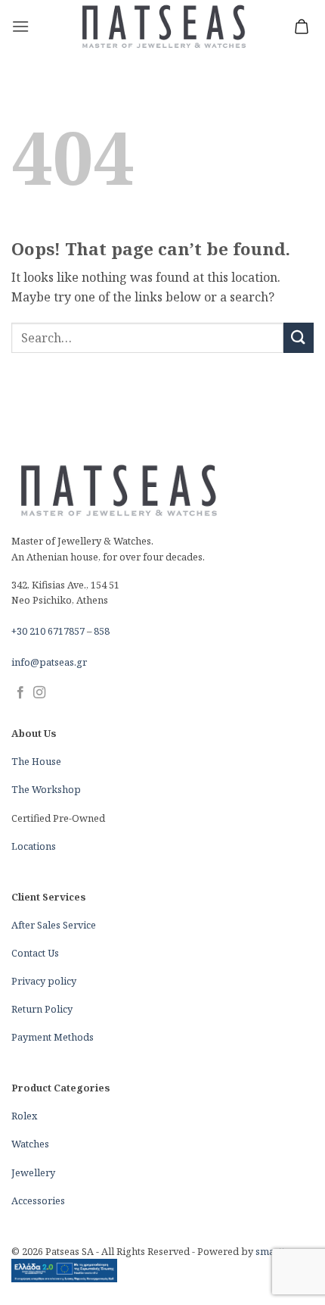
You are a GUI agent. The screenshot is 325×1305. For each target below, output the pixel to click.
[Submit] (298, 337)
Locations (33, 846)
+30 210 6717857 (48, 631)
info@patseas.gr (49, 662)
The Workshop (46, 789)
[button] (20, 26)
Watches (30, 1143)
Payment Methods (52, 1037)
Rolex (24, 1115)
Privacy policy (43, 981)
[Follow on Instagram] (39, 693)
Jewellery (33, 1172)
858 (102, 631)
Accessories (38, 1200)
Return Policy (42, 1009)
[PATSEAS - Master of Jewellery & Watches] (163, 27)
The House (36, 761)
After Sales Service (53, 925)
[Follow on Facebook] (20, 693)
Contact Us (35, 953)
